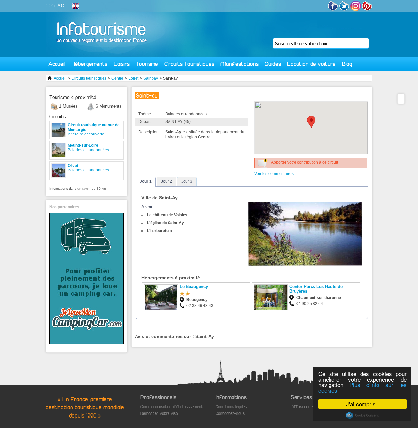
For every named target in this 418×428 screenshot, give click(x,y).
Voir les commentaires (274, 173)
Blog (347, 64)
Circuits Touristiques (189, 64)
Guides (273, 64)
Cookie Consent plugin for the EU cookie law (362, 415)
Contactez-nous (230, 413)
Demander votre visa (159, 413)
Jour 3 (186, 181)
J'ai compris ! (362, 404)
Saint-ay (150, 78)
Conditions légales (231, 407)
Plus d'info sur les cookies (362, 387)
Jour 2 (166, 181)
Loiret (133, 78)
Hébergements (89, 64)
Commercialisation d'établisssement (171, 407)
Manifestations (239, 64)
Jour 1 (146, 181)
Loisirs (122, 64)
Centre (117, 78)
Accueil (56, 64)
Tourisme (147, 64)
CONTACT (56, 6)
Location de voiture (311, 64)
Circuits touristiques (89, 78)
